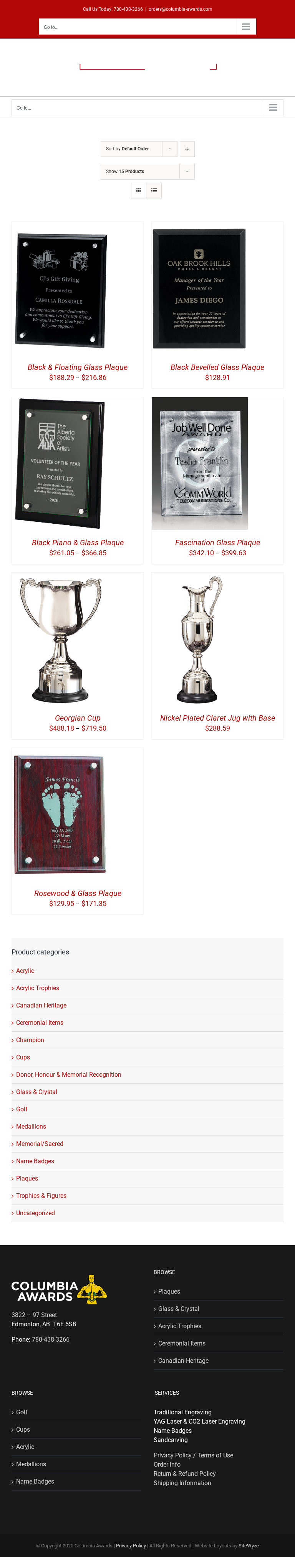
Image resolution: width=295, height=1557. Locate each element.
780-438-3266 (128, 9)
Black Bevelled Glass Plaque (217, 367)
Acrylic (25, 970)
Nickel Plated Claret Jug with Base (217, 718)
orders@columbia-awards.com (180, 9)
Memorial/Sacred (39, 1143)
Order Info (167, 1464)
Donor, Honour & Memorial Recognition (68, 1074)
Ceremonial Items (39, 1022)
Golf (22, 1109)
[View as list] (153, 190)
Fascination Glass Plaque (217, 542)
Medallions (31, 1126)
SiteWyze (249, 1546)
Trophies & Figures (41, 1195)
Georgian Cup (78, 718)
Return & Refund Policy (185, 1473)
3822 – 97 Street (34, 1315)
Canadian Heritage (41, 1005)
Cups (23, 1057)
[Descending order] (187, 149)
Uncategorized (35, 1213)
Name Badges (35, 1161)
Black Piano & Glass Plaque (78, 542)
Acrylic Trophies (37, 988)
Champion (30, 1040)
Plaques (27, 1178)
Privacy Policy (131, 1546)
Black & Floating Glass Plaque (78, 367)
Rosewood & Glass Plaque (77, 893)
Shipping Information (182, 1483)
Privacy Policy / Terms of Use (193, 1455)
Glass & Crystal (36, 1092)
